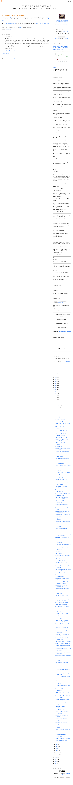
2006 (56, 757)
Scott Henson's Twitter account (61, 24)
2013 (56, 391)
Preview (57, 38)
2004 (56, 761)
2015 (56, 387)
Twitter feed (60, 302)
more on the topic (39, 23)
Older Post (48, 56)
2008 (56, 402)
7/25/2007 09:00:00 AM (11, 50)
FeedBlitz (66, 38)
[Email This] (26, 27)
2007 (56, 404)
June (57, 744)
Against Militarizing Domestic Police (62, 680)
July (57, 416)
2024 (56, 369)
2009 (56, 399)
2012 (56, 393)
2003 (56, 763)
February (58, 752)
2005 (56, 759)
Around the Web (58, 446)
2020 (56, 377)
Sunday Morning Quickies (60, 572)
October (57, 410)
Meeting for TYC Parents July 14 (62, 722)
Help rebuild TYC (59, 551)
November (58, 407)
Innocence (8, 29)
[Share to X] (28, 27)
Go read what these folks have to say (62, 532)
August (57, 414)
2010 (56, 397)
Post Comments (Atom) (12, 58)
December (58, 405)
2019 (56, 379)
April (57, 748)
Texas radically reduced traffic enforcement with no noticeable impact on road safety (60, 47)
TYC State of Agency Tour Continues (63, 641)
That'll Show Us (58, 553)
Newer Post (4, 56)
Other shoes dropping (59, 495)
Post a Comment (5, 53)
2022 (56, 373)
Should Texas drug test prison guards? (63, 493)
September (58, 412)
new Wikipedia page (7, 17)
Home (26, 56)
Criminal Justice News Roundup (61, 602)
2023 (56, 371)
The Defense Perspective (11, 23)
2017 (56, 383)
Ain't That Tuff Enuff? (59, 709)
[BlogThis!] (27, 27)
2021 (56, 375)
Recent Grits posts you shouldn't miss (62, 643)
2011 (56, 395)
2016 (56, 385)
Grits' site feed (65, 31)
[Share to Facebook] (30, 27)
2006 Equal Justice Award (61, 321)
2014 (56, 389)
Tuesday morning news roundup (61, 724)
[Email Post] (24, 27)
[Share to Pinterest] (31, 27)
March (57, 750)
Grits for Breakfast (36, 6)
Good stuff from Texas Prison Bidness (63, 418)
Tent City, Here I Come (60, 736)
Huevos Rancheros (66, 361)
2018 (56, 381)
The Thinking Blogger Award (61, 437)
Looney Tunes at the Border (61, 604)
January (57, 754)
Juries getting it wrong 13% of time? (62, 738)
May (57, 746)
